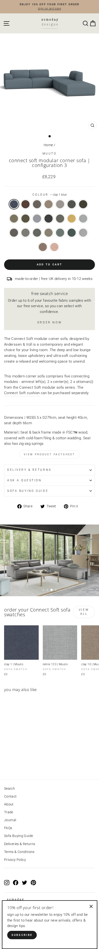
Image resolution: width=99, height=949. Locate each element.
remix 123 (83, 218)
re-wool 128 (25, 232)
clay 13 (71, 204)
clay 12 (60, 204)
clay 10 (48, 204)
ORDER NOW (49, 322)
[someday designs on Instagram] (6, 882)
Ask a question (24, 480)
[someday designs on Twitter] (24, 882)
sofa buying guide (27, 491)
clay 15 (14, 218)
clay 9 (37, 204)
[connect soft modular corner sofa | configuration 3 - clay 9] (18, 762)
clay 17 (25, 218)
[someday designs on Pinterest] (33, 882)
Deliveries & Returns (19, 844)
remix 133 (14, 232)
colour (49, 194)
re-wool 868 (60, 232)
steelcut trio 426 (43, 247)
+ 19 (28, 762)
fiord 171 (48, 218)
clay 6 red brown (25, 204)
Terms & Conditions (19, 852)
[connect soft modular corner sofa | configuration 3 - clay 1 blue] (7, 762)
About (9, 804)
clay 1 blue (14, 204)
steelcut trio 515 (54, 247)
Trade (8, 812)
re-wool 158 (37, 232)
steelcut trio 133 (83, 232)
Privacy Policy (15, 860)
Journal (10, 820)
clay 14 (83, 204)
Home (48, 145)
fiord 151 (37, 218)
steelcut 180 (71, 232)
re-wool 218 (48, 232)
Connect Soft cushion (22, 393)
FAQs (8, 828)
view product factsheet (49, 454)
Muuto (50, 153)
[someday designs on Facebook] (15, 882)
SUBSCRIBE (22, 935)
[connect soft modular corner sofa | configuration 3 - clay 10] (23, 762)
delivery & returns (29, 470)
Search (9, 788)
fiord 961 (60, 218)
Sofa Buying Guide (18, 836)
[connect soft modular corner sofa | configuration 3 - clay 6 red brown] (12, 762)
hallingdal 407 (71, 218)
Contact (10, 796)
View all (84, 612)
